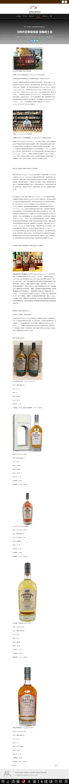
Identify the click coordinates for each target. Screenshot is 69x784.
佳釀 (47, 37)
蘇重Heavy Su (20, 37)
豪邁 (50, 37)
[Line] (37, 41)
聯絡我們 (21, 772)
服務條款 (38, 772)
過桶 (52, 37)
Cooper (42, 37)
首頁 (25, 26)
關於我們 (17, 772)
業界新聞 (29, 26)
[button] (50, 16)
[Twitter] (34, 41)
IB (45, 37)
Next (56, 765)
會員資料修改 (26, 772)
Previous (14, 765)
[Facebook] (32, 41)
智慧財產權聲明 (44, 772)
